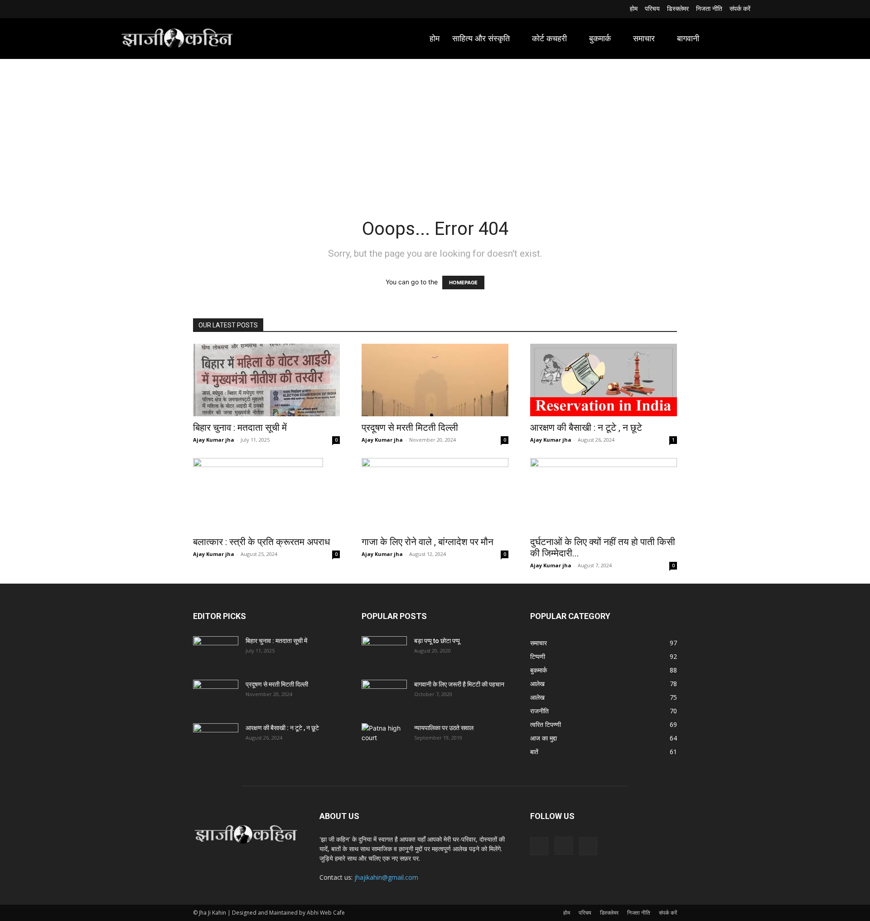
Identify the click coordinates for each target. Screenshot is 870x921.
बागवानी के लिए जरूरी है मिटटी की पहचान (459, 684)
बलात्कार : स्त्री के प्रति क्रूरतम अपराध (261, 541)
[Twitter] (147, 9)
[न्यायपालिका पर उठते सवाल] (384, 739)
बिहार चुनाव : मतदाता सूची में (240, 427)
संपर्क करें (668, 912)
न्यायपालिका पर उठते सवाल (444, 727)
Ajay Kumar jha (213, 439)
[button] (739, 38)
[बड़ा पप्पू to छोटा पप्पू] (384, 652)
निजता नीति (638, 912)
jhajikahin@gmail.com (386, 877)
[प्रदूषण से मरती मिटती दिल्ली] (435, 380)
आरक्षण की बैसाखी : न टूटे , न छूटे (586, 427)
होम (566, 912)
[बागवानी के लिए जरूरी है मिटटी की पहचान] (384, 695)
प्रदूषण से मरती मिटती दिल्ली (410, 427)
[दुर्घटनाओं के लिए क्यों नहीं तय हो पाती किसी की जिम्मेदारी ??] (603, 494)
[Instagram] (136, 9)
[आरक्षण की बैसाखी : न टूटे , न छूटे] (603, 380)
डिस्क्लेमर (609, 912)
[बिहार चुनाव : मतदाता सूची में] (266, 380)
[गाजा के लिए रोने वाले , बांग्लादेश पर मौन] (435, 494)
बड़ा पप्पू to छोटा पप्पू (437, 640)
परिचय (585, 912)
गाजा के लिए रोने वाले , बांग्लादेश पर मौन (427, 541)
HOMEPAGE (463, 282)
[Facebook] (125, 9)
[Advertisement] (435, 126)
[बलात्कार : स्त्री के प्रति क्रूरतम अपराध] (266, 494)
